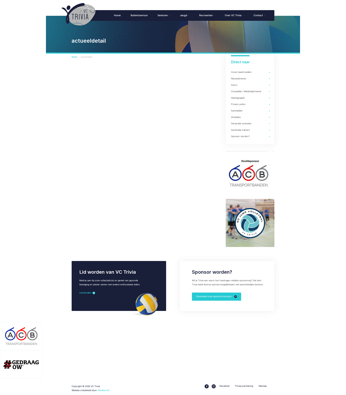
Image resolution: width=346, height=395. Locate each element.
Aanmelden (237, 110)
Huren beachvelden (241, 72)
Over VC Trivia (233, 15)
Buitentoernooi (139, 15)
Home (117, 15)
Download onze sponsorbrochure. (214, 296)
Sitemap (262, 386)
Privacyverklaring (244, 386)
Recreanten (206, 15)
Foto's (234, 85)
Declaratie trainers (240, 130)
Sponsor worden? (240, 136)
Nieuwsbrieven (238, 78)
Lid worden (85, 292)
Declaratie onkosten (241, 123)
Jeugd (183, 15)
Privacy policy (238, 104)
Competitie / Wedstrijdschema (246, 91)
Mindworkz (103, 390)
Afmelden (236, 117)
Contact (258, 15)
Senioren (163, 15)
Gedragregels (238, 97)
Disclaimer (224, 386)
